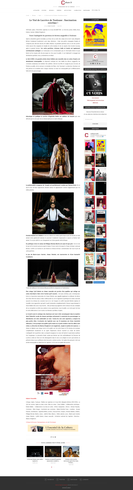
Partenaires (86, 10)
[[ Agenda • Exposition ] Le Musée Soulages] (101, 217)
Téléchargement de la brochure (95, 100)
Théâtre (59, 10)
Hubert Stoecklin (51, 26)
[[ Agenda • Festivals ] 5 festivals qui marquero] (101, 188)
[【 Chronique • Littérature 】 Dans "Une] (89, 217)
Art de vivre (67, 10)
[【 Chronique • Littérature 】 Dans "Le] (101, 259)
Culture (43, 10)
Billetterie (95, 103)
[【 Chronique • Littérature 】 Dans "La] (89, 146)
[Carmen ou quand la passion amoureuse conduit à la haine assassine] (53, 451)
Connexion (65, 485)
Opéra (40, 15)
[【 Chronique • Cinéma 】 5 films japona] (101, 174)
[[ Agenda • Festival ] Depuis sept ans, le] (89, 188)
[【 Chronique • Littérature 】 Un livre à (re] (101, 231)
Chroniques (53, 422)
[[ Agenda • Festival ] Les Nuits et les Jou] (89, 259)
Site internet (95, 98)
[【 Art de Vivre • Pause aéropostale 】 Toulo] (89, 245)
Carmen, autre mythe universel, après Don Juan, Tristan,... (71, 460)
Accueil (27, 15)
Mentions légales (58, 485)
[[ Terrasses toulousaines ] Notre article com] (89, 273)
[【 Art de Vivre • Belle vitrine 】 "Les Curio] (101, 273)
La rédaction (77, 10)
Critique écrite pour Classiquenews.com (37, 422)
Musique (51, 10)
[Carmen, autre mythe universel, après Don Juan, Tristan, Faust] (71, 451)
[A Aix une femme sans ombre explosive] (35, 451)
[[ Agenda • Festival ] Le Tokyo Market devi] (101, 146)
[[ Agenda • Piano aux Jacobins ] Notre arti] (101, 160)
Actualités (36, 10)
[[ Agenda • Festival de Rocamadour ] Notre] (101, 245)
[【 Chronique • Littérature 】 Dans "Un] (101, 202)
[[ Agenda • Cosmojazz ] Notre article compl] (89, 231)
